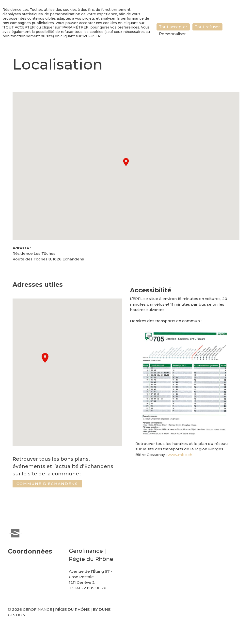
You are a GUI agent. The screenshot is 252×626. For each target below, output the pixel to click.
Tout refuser (207, 27)
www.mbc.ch (180, 454)
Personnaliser (172, 34)
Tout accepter (173, 27)
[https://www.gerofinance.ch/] (15, 532)
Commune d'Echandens (47, 483)
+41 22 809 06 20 (90, 587)
